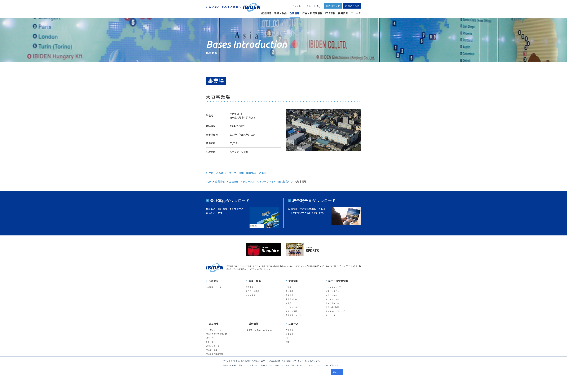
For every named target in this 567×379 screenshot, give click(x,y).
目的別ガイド (333, 5)
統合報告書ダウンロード (314, 200)
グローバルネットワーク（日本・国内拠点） (266, 181)
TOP (208, 181)
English (297, 5)
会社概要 (233, 181)
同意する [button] (336, 372)
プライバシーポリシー (317, 365)
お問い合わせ (352, 5)
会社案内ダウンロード (230, 200)
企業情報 (220, 181)
